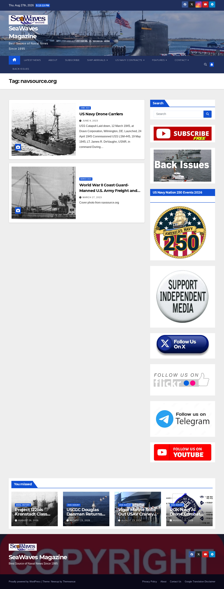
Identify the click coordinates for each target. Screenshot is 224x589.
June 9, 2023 (90, 121)
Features (158, 60)
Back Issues (21, 68)
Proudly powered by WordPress (25, 581)
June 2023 (85, 108)
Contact (181, 60)
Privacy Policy (149, 581)
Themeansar (69, 581)
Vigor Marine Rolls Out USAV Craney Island (136, 514)
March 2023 (85, 179)
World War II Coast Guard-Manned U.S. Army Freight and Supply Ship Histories (108, 191)
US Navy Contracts (129, 60)
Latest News (32, 60)
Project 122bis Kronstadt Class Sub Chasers (31, 514)
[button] (205, 64)
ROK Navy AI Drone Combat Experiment (185, 514)
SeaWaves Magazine (38, 557)
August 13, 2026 (80, 520)
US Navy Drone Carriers (101, 114)
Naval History (23, 505)
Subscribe (72, 60)
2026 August (74, 505)
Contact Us (175, 581)
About (52, 60)
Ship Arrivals (96, 60)
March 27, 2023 (92, 197)
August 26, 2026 (28, 520)
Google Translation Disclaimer (200, 581)
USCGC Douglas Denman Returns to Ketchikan (84, 514)
